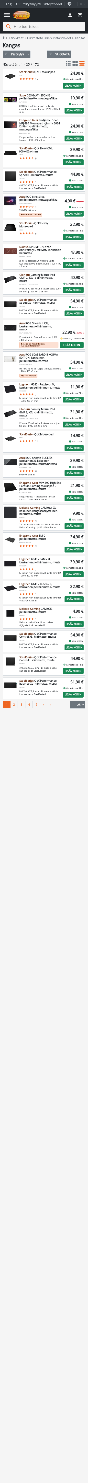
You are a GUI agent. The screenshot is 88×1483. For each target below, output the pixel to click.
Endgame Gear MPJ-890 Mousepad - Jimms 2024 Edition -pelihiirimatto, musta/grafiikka (39, 124)
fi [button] (81, 4)
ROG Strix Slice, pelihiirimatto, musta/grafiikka (38, 198)
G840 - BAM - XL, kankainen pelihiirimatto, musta (39, 560)
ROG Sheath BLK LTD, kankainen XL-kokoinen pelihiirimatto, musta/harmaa (38, 461)
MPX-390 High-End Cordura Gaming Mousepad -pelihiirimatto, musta (40, 486)
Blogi (8, 4)
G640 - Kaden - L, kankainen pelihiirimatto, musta (39, 585)
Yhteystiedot (53, 4)
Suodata (59, 54)
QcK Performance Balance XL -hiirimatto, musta (38, 682)
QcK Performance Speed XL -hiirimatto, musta (38, 301)
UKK (18, 4)
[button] (71, 4)
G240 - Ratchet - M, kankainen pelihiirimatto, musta (39, 386)
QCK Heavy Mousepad (33, 224)
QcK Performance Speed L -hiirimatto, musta (38, 173)
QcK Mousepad (36, 434)
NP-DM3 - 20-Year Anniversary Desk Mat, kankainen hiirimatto (40, 250)
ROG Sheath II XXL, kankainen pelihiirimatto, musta (35, 326)
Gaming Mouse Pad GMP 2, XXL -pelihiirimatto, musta (37, 412)
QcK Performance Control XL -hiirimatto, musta (38, 635)
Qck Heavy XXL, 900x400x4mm (36, 150)
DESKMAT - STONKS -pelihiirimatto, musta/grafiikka (38, 97)
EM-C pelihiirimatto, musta (32, 537)
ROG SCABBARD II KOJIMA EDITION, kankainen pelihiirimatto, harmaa (38, 357)
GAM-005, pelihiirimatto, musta (36, 610)
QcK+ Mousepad (37, 72)
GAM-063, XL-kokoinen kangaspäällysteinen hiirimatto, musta (38, 511)
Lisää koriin (73, 85)
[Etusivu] (22, 15)
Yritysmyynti (32, 4)
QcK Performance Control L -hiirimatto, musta (38, 658)
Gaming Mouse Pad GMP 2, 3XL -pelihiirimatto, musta (37, 278)
